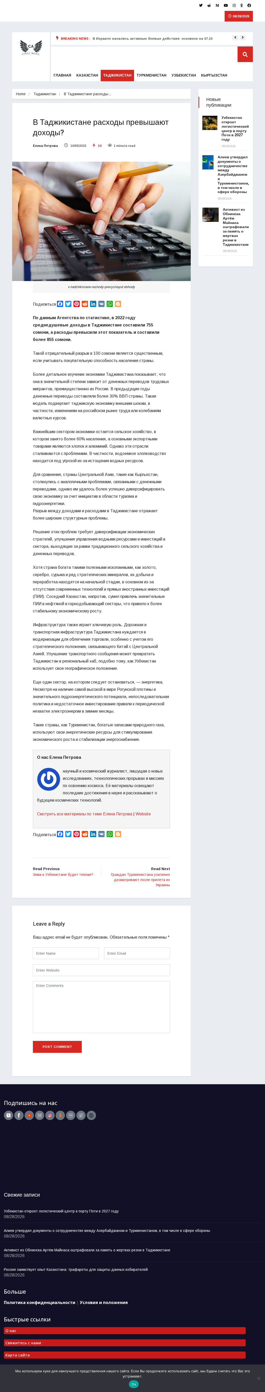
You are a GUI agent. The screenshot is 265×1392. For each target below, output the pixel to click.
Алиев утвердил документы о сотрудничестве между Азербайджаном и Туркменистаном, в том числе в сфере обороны (233, 174)
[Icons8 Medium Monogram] (39, 1115)
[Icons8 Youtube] (29, 1115)
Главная (62, 75)
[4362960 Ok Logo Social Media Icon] (60, 1115)
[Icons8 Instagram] (50, 1115)
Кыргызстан (214, 75)
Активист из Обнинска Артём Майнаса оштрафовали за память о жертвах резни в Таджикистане (236, 227)
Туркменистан (151, 75)
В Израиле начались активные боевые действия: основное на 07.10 (152, 38)
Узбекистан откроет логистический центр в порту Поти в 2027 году (235, 128)
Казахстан (87, 75)
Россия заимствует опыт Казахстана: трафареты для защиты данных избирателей (76, 1269)
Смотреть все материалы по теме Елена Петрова (84, 814)
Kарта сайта (17, 1354)
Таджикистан (117, 75)
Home (21, 94)
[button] (235, 37)
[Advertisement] (36, 1157)
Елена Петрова (45, 146)
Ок (133, 1384)
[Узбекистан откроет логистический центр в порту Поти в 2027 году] (209, 123)
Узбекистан (184, 75)
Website (143, 814)
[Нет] (258, 1378)
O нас (10, 1330)
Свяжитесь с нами (23, 1342)
